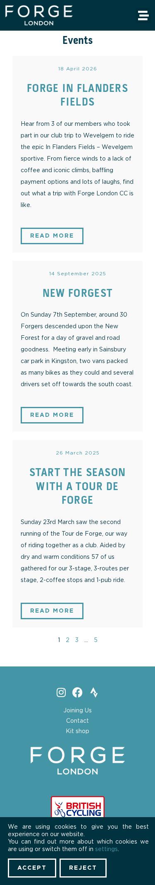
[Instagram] (61, 692)
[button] (143, 15)
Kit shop (77, 731)
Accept (32, 868)
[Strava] (94, 692)
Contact (77, 721)
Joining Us (77, 710)
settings (106, 849)
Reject (83, 868)
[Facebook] (77, 692)
